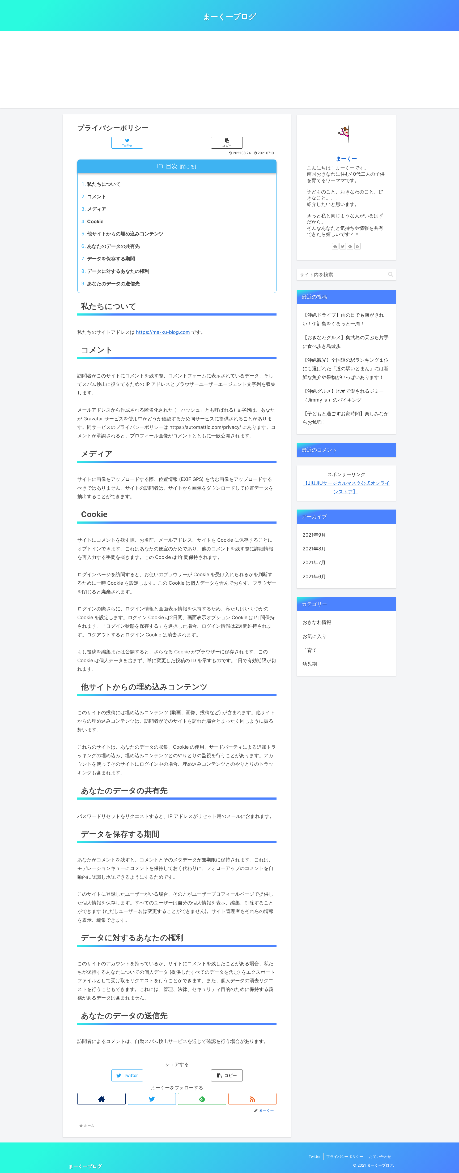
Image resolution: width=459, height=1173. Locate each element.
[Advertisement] (229, 71)
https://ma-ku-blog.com (163, 332)
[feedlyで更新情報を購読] (202, 1099)
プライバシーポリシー (344, 1156)
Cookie (95, 221)
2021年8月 (314, 548)
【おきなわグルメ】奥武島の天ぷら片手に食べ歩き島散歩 (346, 342)
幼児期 (310, 664)
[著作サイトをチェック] (101, 1099)
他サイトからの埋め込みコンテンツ (125, 233)
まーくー (346, 159)
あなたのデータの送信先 (113, 283)
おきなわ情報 (317, 622)
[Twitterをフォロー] (152, 1099)
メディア (96, 209)
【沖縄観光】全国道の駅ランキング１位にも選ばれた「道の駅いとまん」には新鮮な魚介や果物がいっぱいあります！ (346, 368)
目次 (171, 166)
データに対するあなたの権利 (118, 271)
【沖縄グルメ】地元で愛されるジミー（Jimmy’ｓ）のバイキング (343, 395)
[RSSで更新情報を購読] (252, 1099)
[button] (227, 143)
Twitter (315, 1156)
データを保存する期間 (111, 258)
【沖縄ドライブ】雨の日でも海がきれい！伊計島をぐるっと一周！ (343, 319)
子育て (310, 650)
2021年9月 (314, 535)
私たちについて (104, 184)
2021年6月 (314, 576)
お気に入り (314, 636)
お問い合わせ (380, 1156)
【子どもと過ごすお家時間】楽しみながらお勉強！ (346, 418)
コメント (96, 196)
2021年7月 (314, 562)
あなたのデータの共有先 (113, 246)
